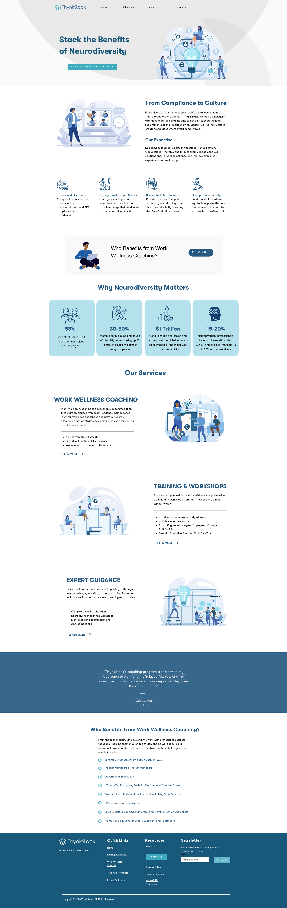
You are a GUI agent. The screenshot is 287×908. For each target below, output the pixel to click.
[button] (134, 7)
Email (183, 854)
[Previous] (16, 682)
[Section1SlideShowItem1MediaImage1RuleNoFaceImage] (140, 705)
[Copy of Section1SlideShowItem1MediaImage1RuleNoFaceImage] (143, 705)
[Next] (271, 682)
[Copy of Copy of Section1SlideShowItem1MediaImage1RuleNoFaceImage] (147, 705)
